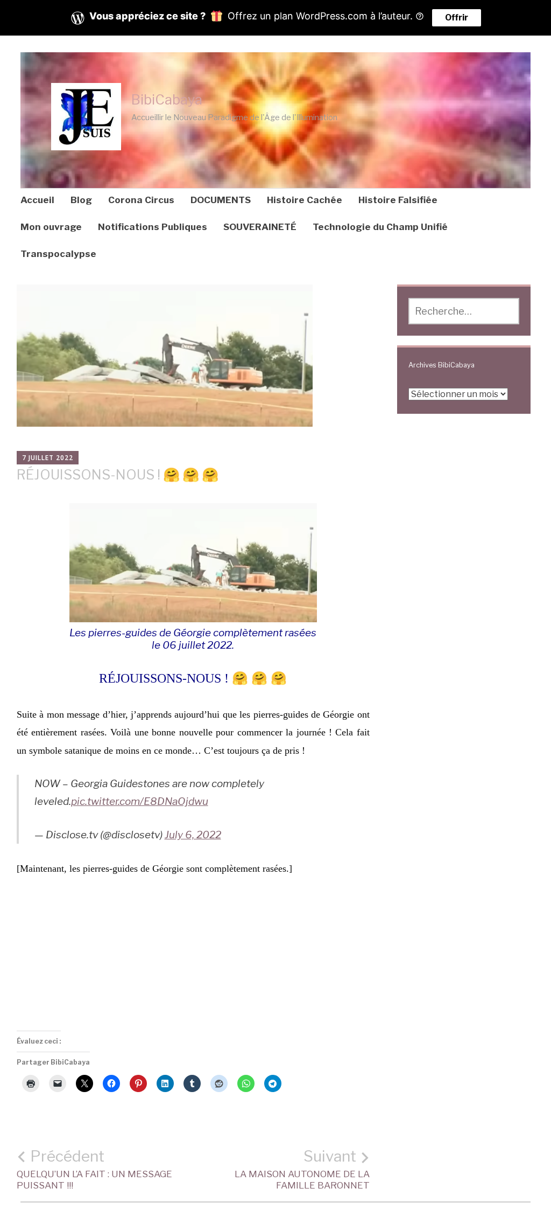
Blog (81, 199)
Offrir (456, 17)
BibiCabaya (166, 100)
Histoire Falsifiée (397, 199)
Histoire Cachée (304, 199)
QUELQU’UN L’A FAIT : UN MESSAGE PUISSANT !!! (94, 1169)
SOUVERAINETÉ (259, 226)
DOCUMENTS (220, 199)
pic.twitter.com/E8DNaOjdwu (139, 801)
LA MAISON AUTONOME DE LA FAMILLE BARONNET (302, 1169)
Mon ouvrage (51, 226)
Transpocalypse (58, 253)
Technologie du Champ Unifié (380, 226)
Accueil (37, 199)
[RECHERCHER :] (464, 311)
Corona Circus (141, 199)
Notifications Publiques (152, 226)
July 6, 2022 (193, 835)
